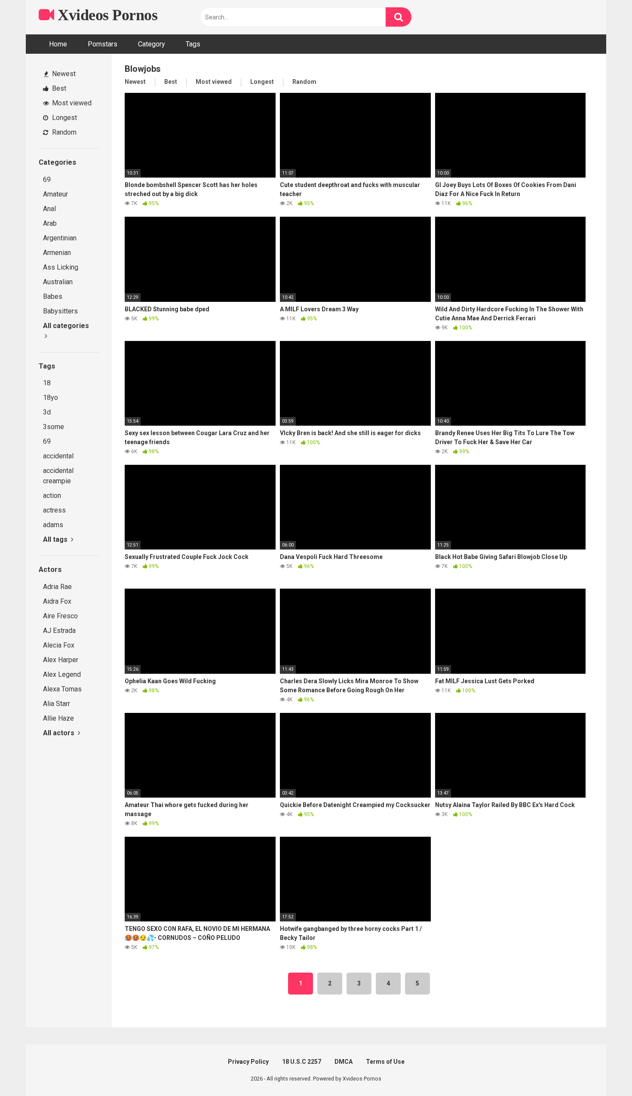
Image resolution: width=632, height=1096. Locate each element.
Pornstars (102, 44)
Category (151, 44)
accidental (58, 456)
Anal (49, 209)
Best (58, 88)
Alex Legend (62, 674)
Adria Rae (57, 587)
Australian (58, 282)
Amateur (55, 194)
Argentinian (60, 238)
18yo (50, 397)
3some (53, 427)
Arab (50, 223)
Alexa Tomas (62, 689)
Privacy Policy (248, 1061)
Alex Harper (60, 660)
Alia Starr (56, 704)
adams (53, 525)
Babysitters (60, 311)
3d (47, 412)
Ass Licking (60, 267)
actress (54, 510)
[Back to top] (603, 1070)
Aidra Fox (57, 601)
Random (63, 132)
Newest (63, 74)
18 (47, 383)
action (52, 495)
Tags (193, 44)
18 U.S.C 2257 (301, 1061)
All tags (56, 539)
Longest (63, 118)
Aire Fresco (60, 616)
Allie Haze (58, 718)
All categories (66, 326)
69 (47, 179)
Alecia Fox (58, 645)
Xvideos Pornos (105, 15)
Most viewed (71, 103)
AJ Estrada (59, 630)
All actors (59, 733)
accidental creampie (58, 476)
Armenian (57, 253)
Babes (52, 296)
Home (58, 44)
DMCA (343, 1061)
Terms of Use (385, 1061)
